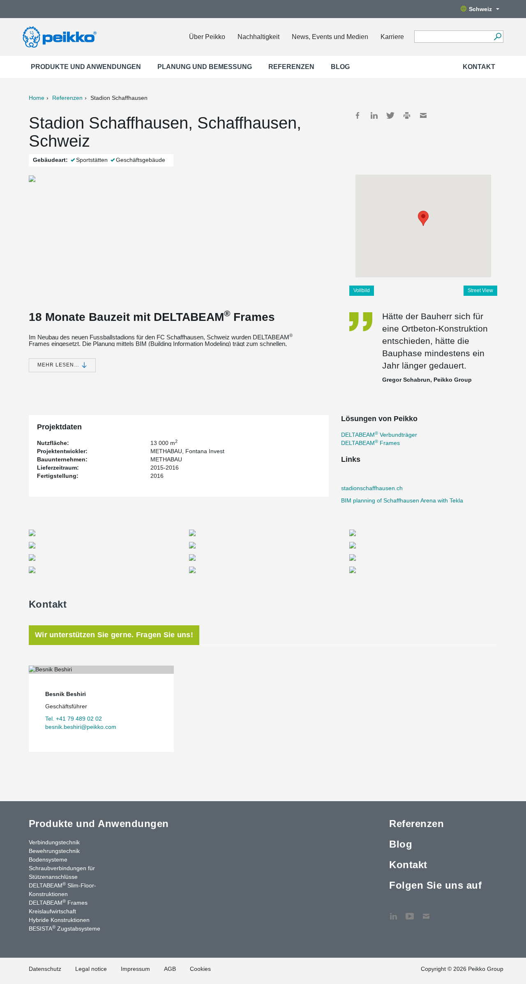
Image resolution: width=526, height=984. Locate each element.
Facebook (357, 115)
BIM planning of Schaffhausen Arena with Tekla (402, 500)
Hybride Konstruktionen (59, 920)
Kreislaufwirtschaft (52, 911)
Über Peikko (207, 36)
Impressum (135, 969)
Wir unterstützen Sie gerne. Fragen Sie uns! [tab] (114, 635)
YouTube (410, 912)
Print (407, 115)
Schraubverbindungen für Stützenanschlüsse (62, 872)
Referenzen (291, 66)
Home (36, 97)
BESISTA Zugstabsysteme (64, 928)
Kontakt (479, 66)
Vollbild (361, 290)
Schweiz (480, 9)
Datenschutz (45, 969)
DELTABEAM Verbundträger (379, 434)
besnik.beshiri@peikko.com (80, 727)
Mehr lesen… (59, 365)
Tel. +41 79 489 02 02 (73, 718)
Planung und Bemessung (204, 66)
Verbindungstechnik (54, 842)
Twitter (390, 115)
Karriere (392, 36)
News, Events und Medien (330, 36)
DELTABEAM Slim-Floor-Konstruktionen (62, 889)
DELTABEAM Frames (370, 443)
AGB (170, 969)
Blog (340, 66)
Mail (423, 115)
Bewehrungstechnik (54, 851)
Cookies (200, 969)
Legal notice (91, 969)
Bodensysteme (48, 859)
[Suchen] (497, 36)
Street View (480, 290)
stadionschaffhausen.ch (372, 488)
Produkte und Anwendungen (86, 66)
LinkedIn (374, 115)
